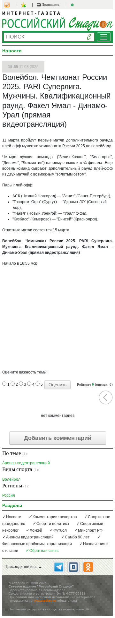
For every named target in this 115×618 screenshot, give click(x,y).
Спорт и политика (52, 523)
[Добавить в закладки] (24, 5)
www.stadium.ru (45, 600)
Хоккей (36, 530)
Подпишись (50, 4)
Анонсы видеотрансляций (26, 463)
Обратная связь (43, 550)
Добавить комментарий (57, 438)
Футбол (60, 530)
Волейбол (11, 479)
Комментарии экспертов (55, 517)
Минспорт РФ (90, 530)
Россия (8, 495)
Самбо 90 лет (77, 537)
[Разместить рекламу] (73, 5)
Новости (13, 517)
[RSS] (10, 5)
